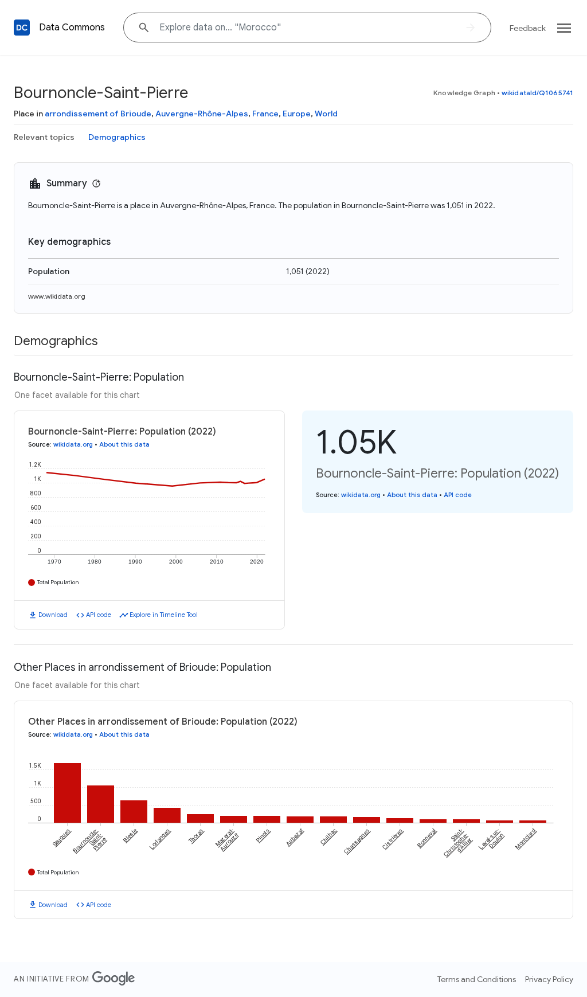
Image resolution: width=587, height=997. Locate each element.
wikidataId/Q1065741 (537, 92)
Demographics (117, 137)
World (326, 113)
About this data (124, 444)
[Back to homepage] (22, 27)
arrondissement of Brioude (98, 113)
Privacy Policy (549, 979)
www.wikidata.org (56, 296)
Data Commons (72, 27)
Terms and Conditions (476, 979)
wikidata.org (73, 444)
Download (53, 615)
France (265, 113)
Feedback (528, 28)
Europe (297, 113)
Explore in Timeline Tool (164, 615)
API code (98, 615)
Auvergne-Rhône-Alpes (201, 113)
